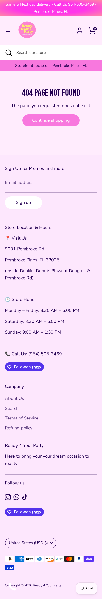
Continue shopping (51, 120)
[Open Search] (8, 52)
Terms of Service (21, 418)
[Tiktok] (25, 497)
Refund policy (18, 428)
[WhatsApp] (16, 497)
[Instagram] (8, 497)
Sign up (23, 202)
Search (12, 408)
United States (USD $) (28, 543)
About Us (14, 398)
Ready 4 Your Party (47, 585)
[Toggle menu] (8, 30)
